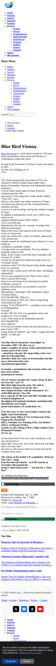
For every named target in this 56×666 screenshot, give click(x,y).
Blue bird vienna (9, 153)
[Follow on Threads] (32, 609)
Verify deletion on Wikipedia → (23, 502)
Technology (19, 39)
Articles (11, 15)
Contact (43, 600)
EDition (18, 169)
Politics (17, 45)
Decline (26, 661)
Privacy (34, 600)
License (13, 600)
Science (17, 42)
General (17, 50)
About (10, 53)
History (16, 47)
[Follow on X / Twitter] (16, 609)
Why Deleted (13, 55)
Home (10, 13)
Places (16, 31)
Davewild (17, 500)
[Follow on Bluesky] (24, 609)
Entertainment (20, 37)
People (16, 29)
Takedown (24, 600)
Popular (11, 23)
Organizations (20, 34)
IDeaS (50, 270)
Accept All (10, 661)
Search (10, 18)
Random (11, 21)
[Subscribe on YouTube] (40, 609)
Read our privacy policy (30, 653)
